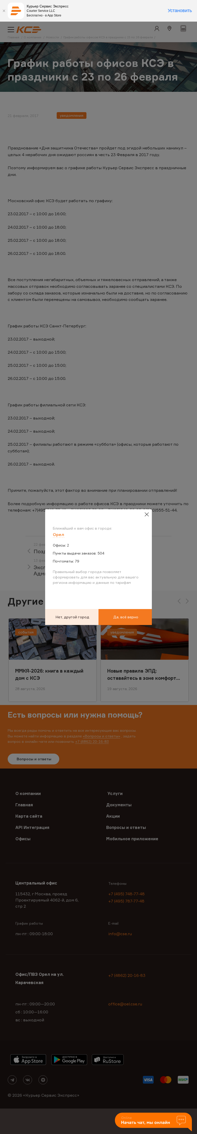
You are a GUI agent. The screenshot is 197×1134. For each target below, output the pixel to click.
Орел (58, 534)
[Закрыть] (3, 10)
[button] (153, 1122)
